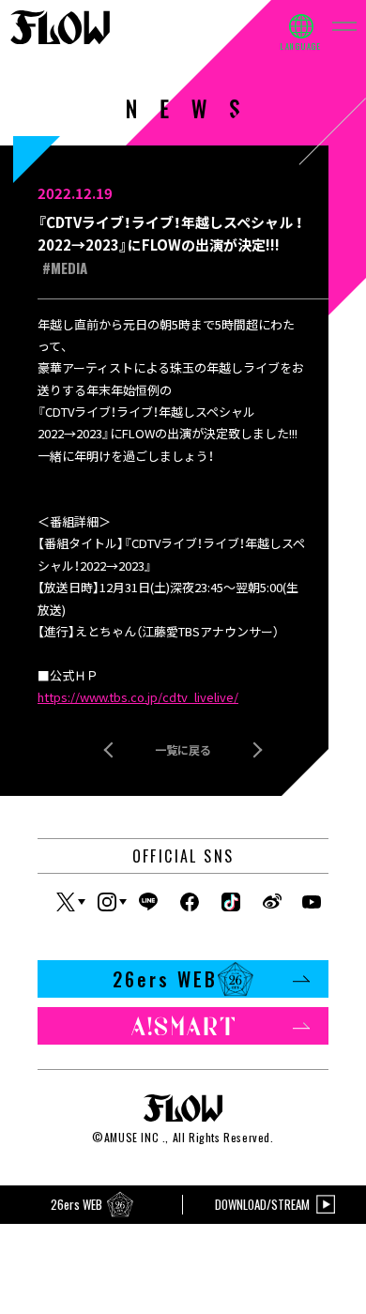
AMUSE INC (131, 1137)
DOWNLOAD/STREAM (262, 1204)
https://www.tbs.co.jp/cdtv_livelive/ (138, 697)
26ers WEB (165, 979)
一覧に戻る (183, 749)
